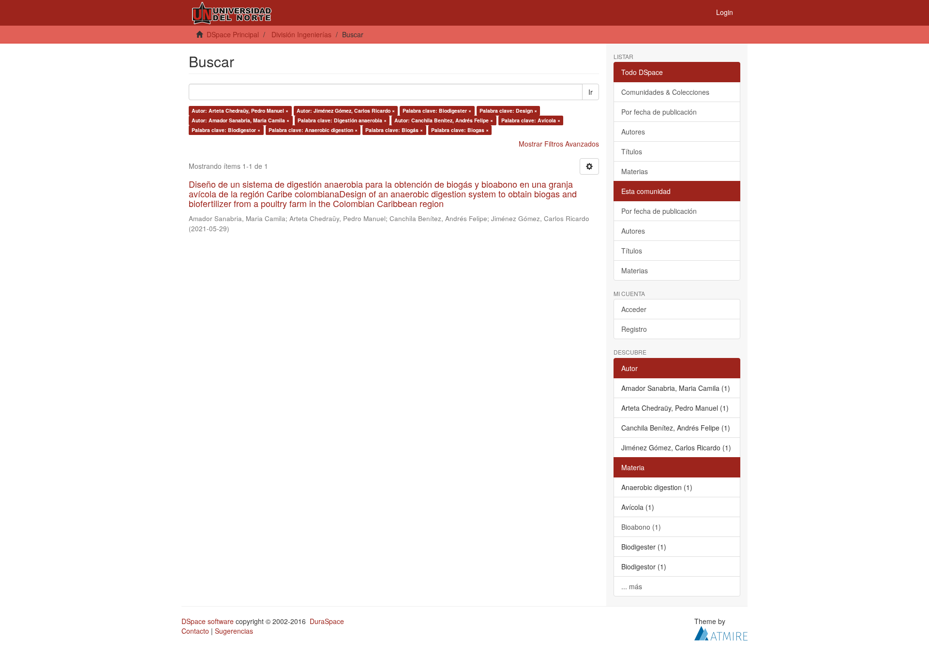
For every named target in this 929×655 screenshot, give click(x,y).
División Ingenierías (301, 34)
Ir (590, 92)
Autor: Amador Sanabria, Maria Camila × (240, 120)
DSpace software (207, 621)
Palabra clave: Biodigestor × (226, 130)
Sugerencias (234, 631)
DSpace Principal (233, 34)
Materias (634, 171)
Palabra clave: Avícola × (530, 120)
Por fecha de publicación (659, 112)
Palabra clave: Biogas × (460, 130)
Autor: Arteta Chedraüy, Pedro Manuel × (240, 110)
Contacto (195, 631)
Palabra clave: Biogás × (394, 130)
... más (631, 586)
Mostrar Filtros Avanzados (559, 144)
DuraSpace (327, 621)
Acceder (633, 309)
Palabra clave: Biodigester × (437, 110)
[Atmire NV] (721, 632)
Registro (634, 329)
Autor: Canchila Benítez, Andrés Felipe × (443, 120)
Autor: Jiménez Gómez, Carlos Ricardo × (346, 110)
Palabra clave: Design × (508, 110)
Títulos (631, 151)
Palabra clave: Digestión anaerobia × (342, 120)
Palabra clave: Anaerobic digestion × (313, 130)
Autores (633, 131)
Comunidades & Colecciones (665, 92)
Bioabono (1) (641, 527)
